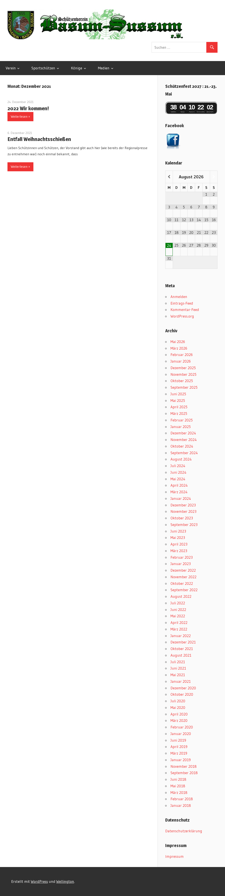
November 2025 (183, 374)
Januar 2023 (181, 563)
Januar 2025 (181, 426)
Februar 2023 (182, 557)
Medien (103, 68)
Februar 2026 (182, 354)
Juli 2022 (178, 603)
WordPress (39, 881)
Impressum (174, 856)
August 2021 (181, 655)
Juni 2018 (178, 779)
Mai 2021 (178, 674)
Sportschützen (43, 68)
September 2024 (184, 452)
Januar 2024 (181, 498)
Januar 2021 (181, 681)
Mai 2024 (178, 479)
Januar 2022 (181, 635)
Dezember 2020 (183, 688)
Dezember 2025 (183, 367)
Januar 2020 (181, 733)
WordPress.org (182, 316)
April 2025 (179, 407)
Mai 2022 (178, 616)
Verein (11, 68)
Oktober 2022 (182, 583)
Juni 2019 (178, 740)
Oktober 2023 (182, 518)
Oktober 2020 (182, 694)
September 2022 (184, 589)
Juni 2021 (178, 668)
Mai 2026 (178, 341)
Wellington (65, 881)
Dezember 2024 (183, 433)
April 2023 (179, 544)
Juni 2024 (178, 472)
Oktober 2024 (182, 446)
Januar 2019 (181, 759)
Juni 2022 (178, 609)
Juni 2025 (178, 394)
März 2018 (179, 792)
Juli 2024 (178, 465)
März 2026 (179, 348)
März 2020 (179, 720)
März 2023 (179, 550)
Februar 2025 (182, 420)
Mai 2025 (178, 400)
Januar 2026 (181, 361)
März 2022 (179, 629)
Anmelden (179, 296)
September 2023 (184, 524)
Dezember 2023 (183, 505)
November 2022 (183, 576)
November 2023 (183, 511)
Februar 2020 (182, 727)
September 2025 (184, 387)
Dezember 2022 (183, 570)
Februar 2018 (182, 799)
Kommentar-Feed (185, 309)
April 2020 (179, 714)
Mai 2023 (178, 537)
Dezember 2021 (183, 642)
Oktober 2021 (182, 648)
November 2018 (184, 766)
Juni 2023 (178, 531)
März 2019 (179, 753)
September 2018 (184, 772)
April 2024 (179, 485)
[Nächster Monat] (213, 176)
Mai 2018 (178, 786)
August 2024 (181, 459)
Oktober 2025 (182, 380)
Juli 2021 (178, 661)
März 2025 (179, 413)
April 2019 (179, 746)
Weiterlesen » (20, 116)
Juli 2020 (178, 701)
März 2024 (179, 492)
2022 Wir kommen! (28, 108)
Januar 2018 (181, 805)
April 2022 (179, 622)
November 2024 (184, 439)
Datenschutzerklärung (183, 831)
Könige (76, 68)
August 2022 (181, 596)
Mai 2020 (178, 707)
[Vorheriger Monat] (169, 176)
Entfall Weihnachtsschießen (39, 139)
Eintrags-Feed (182, 303)
